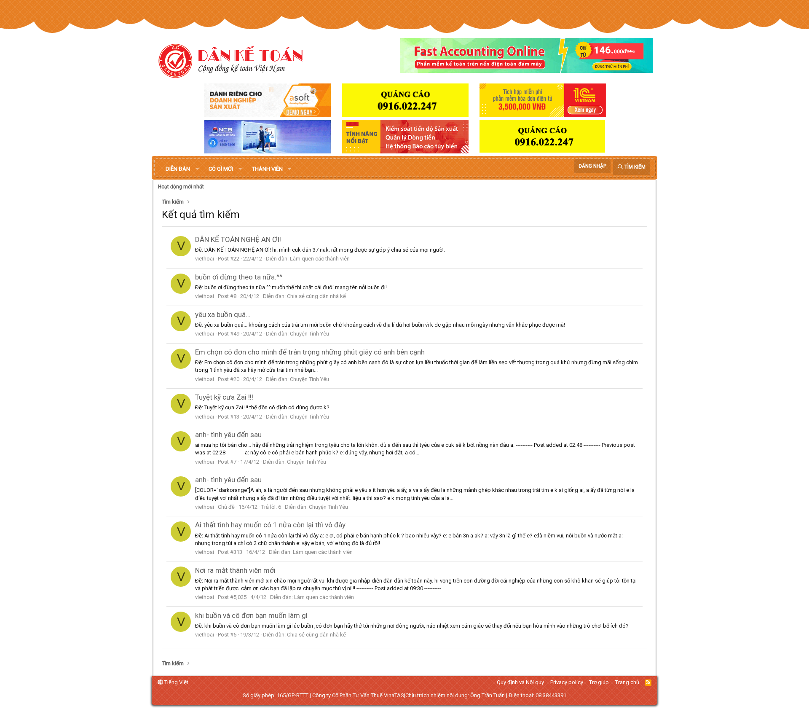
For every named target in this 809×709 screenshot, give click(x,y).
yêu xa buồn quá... (223, 314)
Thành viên (267, 169)
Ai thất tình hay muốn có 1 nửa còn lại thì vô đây (270, 525)
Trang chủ (627, 682)
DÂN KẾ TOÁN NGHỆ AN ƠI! (238, 239)
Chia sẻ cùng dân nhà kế (316, 296)
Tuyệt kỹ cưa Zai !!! (224, 397)
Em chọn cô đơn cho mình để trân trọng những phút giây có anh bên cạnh (310, 352)
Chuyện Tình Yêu (309, 333)
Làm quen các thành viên (320, 258)
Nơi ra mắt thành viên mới (235, 570)
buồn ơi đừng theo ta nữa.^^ (238, 277)
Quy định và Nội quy (520, 682)
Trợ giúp (599, 682)
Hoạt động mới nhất (181, 187)
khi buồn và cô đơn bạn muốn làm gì (251, 615)
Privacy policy (566, 682)
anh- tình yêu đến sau (228, 434)
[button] (197, 169)
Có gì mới (221, 169)
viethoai (204, 258)
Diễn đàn (178, 169)
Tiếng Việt (175, 682)
